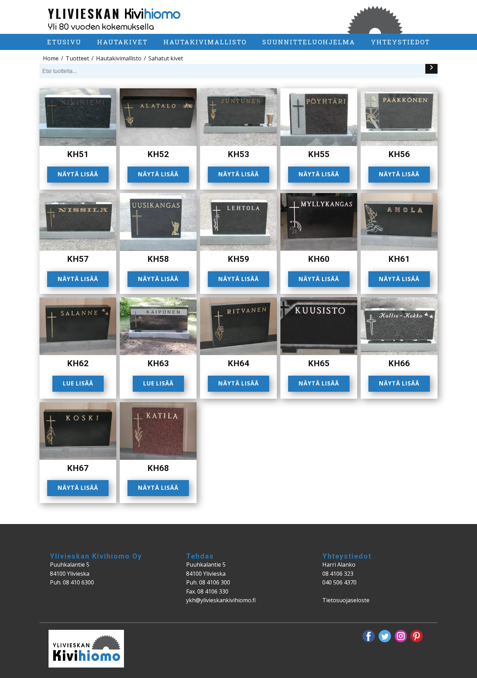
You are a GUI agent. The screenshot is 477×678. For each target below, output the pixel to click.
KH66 (399, 363)
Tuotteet (77, 58)
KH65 (319, 363)
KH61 (399, 259)
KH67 (78, 468)
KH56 (399, 154)
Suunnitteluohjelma (308, 42)
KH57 (78, 259)
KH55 (319, 154)
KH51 (78, 154)
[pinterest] (416, 636)
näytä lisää (78, 174)
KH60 (319, 259)
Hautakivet (122, 42)
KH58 (158, 259)
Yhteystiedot (400, 42)
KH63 (158, 363)
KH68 (158, 468)
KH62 (78, 363)
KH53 (238, 154)
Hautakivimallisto (205, 42)
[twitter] (385, 636)
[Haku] (431, 69)
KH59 (238, 259)
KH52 (158, 154)
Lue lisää (78, 383)
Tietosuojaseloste (345, 600)
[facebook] (368, 636)
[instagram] (401, 636)
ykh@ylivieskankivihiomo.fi (221, 600)
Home (51, 58)
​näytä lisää (158, 174)
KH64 (238, 363)
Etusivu (64, 42)
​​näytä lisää (319, 174)
